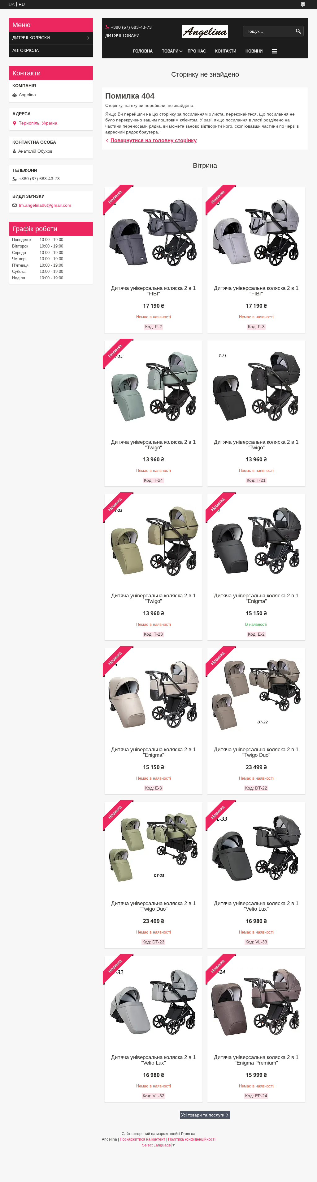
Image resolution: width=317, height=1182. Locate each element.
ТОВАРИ (170, 51)
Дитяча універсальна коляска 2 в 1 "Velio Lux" (256, 906)
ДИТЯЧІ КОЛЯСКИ (31, 37)
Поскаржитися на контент (142, 1139)
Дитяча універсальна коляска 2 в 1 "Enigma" (256, 598)
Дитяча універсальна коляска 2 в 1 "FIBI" (153, 291)
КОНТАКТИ (225, 51)
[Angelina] (205, 31)
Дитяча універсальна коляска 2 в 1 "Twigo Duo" (256, 752)
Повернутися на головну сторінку (154, 140)
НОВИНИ (254, 51)
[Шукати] (298, 31)
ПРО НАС (197, 51)
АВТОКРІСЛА (25, 50)
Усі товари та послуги (202, 1114)
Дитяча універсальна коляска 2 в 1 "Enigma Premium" (256, 1060)
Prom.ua (188, 1134)
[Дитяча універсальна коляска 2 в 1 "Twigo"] (256, 387)
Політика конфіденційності (191, 1139)
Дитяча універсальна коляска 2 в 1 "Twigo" (153, 445)
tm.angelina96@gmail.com (45, 205)
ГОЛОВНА (143, 51)
